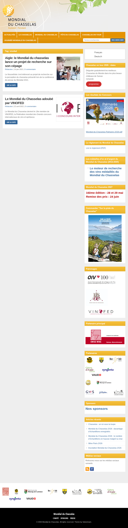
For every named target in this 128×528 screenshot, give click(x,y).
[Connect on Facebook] (92, 469)
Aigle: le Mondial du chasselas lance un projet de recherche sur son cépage (28, 62)
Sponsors (64, 518)
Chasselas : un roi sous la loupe (102, 424)
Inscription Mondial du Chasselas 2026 (104, 448)
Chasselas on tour (91, 35)
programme (94, 84)
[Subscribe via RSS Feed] (87, 469)
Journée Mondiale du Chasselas (20, 40)
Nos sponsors (97, 408)
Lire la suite (11, 85)
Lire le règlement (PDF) (96, 148)
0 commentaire (30, 69)
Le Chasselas (25, 35)
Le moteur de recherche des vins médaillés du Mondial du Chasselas (106, 172)
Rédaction (9, 69)
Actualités (9, 35)
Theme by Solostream (82, 522)
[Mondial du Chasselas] (19, 28)
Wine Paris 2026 (95, 443)
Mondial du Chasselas (46, 35)
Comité (56, 518)
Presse (72, 518)
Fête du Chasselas (70, 35)
